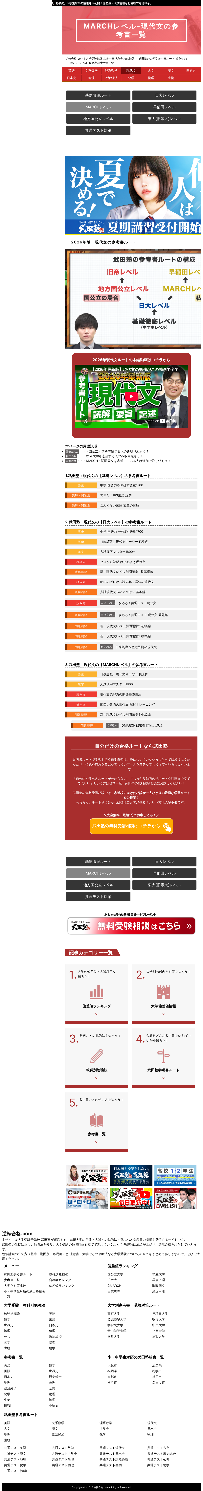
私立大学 (158, 1274)
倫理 (52, 1331)
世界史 (191, 70)
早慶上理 (158, 1280)
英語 (71, 70)
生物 (171, 78)
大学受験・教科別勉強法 (24, 1305)
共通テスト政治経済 (114, 1459)
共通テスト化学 (15, 1465)
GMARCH (114, 1286)
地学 (52, 1348)
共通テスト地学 (158, 1465)
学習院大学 (115, 1325)
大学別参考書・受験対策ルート (133, 1305)
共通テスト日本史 (112, 1454)
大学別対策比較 (15, 1286)
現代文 (131, 70)
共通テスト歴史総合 (161, 1454)
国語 (52, 1319)
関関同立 (158, 1286)
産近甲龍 (158, 1291)
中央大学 (158, 1325)
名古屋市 (158, 1382)
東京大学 (113, 1313)
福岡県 (112, 1371)
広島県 (157, 1365)
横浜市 (112, 1382)
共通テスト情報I (15, 1471)
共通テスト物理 (63, 1465)
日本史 (71, 78)
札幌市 (157, 1371)
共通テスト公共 (158, 1459)
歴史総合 (55, 1377)
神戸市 (157, 1377)
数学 (7, 1319)
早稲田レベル (164, 107)
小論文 (53, 1405)
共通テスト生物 (111, 1465)
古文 (151, 70)
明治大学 (158, 1319)
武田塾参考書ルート (18, 1274)
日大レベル (164, 95)
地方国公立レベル (98, 118)
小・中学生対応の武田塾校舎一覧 (135, 1357)
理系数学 (111, 70)
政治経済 (111, 78)
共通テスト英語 (15, 1448)
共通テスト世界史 (64, 1454)
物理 (151, 78)
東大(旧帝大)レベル (164, 118)
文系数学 (91, 70)
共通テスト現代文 (112, 1448)
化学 (131, 78)
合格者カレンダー (61, 1280)
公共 (7, 1336)
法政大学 (158, 1336)
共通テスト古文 (158, 1448)
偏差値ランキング (61, 1286)
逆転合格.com (17, 1233)
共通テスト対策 (98, 130)
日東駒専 (113, 1291)
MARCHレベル (98, 107)
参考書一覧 (12, 1280)
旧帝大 (112, 1280)
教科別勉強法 (58, 1274)
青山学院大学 (116, 1331)
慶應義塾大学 (116, 1319)
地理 (91, 78)
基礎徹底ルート (98, 95)
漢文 (171, 70)
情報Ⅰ (7, 1405)
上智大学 (158, 1331)
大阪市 (112, 1365)
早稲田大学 (160, 1313)
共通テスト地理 (15, 1459)
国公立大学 (115, 1274)
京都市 (112, 1377)
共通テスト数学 (63, 1448)
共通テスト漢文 (15, 1454)
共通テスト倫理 (63, 1459)
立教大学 (113, 1336)
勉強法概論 (12, 1313)
